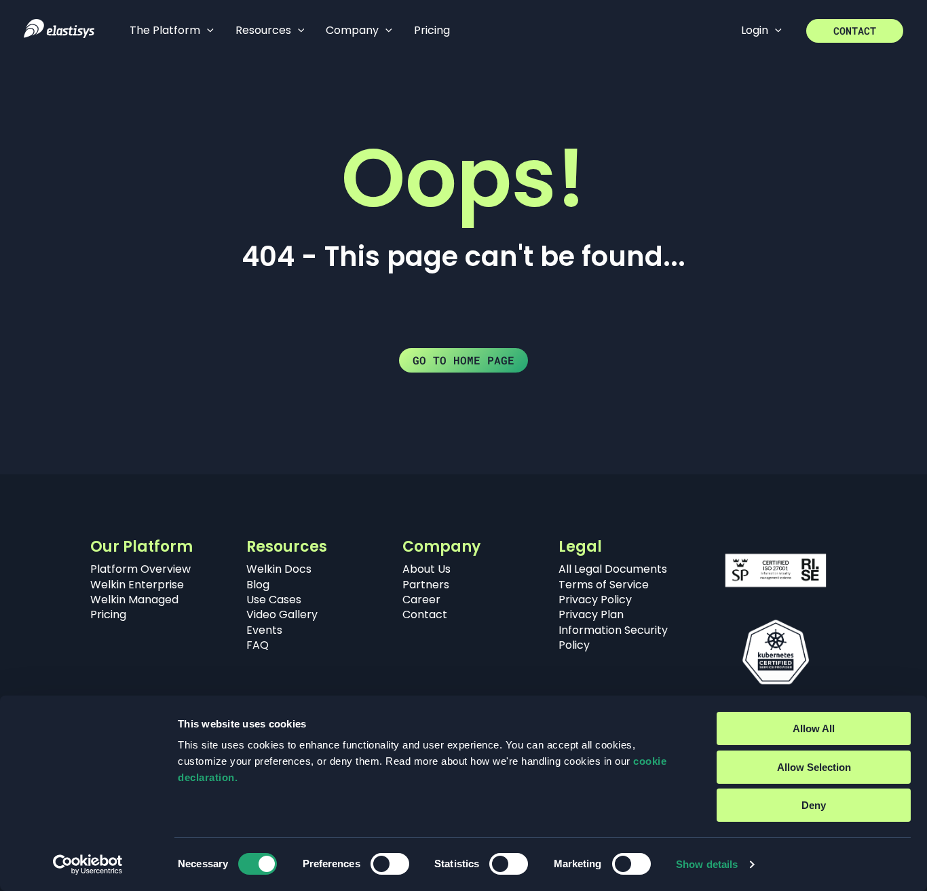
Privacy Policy (595, 599)
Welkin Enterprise (137, 584)
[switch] (390, 864)
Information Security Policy (613, 637)
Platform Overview (140, 569)
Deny (813, 805)
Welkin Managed (134, 599)
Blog (257, 584)
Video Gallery (282, 614)
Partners (425, 584)
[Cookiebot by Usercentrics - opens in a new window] (88, 864)
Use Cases (273, 599)
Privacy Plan (591, 614)
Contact (424, 614)
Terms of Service (604, 584)
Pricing (108, 614)
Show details (707, 864)
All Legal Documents (613, 569)
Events (264, 630)
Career (421, 599)
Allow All (814, 728)
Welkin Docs (278, 569)
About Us (426, 569)
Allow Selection (814, 767)
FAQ (257, 645)
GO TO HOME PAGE (463, 360)
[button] (207, 30)
